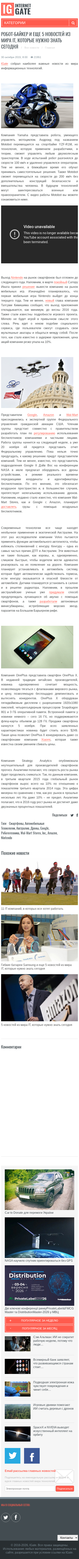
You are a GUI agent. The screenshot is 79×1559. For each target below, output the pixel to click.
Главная (50, 47)
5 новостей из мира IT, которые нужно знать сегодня (36, 1024)
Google (32, 414)
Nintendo (17, 277)
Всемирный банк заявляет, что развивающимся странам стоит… (53, 1363)
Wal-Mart (72, 414)
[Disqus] (39, 1099)
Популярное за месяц (39, 1328)
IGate (4, 63)
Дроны (34, 828)
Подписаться (65, 1488)
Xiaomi (46, 739)
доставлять (9, 506)
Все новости (32, 47)
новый (49, 300)
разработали (48, 601)
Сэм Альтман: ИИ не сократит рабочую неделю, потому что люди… (53, 1341)
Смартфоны (16, 823)
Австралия (22, 828)
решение (28, 286)
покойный (60, 282)
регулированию (44, 433)
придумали (56, 592)
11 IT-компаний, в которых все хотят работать (32, 908)
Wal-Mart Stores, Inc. (33, 833)
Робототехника (10, 833)
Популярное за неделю (39, 1320)
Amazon (48, 414)
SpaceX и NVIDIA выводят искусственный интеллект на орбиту (52, 1431)
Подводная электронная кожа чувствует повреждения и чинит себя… (53, 1386)
